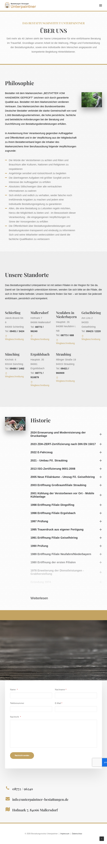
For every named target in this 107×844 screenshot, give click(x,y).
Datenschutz (77, 834)
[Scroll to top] (101, 838)
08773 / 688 (67, 335)
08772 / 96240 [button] (22, 789)
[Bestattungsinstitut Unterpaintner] (20, 5)
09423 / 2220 (93, 331)
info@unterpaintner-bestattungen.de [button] (40, 799)
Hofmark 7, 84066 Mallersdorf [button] (35, 810)
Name (14, 689)
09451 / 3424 (17, 331)
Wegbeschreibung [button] (14, 339)
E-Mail (58, 703)
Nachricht (15, 717)
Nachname (60, 689)
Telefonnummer (17, 703)
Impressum (64, 834)
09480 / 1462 (17, 368)
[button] (100, 5)
